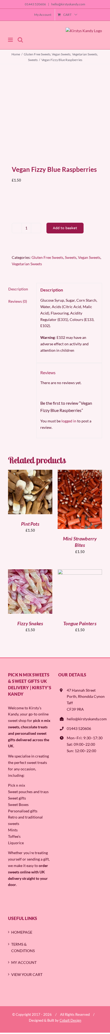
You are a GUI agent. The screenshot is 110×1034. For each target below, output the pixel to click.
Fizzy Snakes (30, 623)
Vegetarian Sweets (27, 264)
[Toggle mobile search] (20, 40)
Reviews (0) (17, 301)
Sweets (70, 257)
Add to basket (65, 228)
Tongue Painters (79, 623)
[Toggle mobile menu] (11, 40)
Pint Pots (30, 524)
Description (18, 289)
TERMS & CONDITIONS (23, 947)
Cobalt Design (70, 1020)
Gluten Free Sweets (47, 257)
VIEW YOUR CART (26, 974)
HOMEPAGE (21, 932)
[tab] (20, 289)
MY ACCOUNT (24, 962)
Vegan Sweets (89, 257)
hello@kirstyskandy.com (68, 4)
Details (34, 495)
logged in (68, 421)
